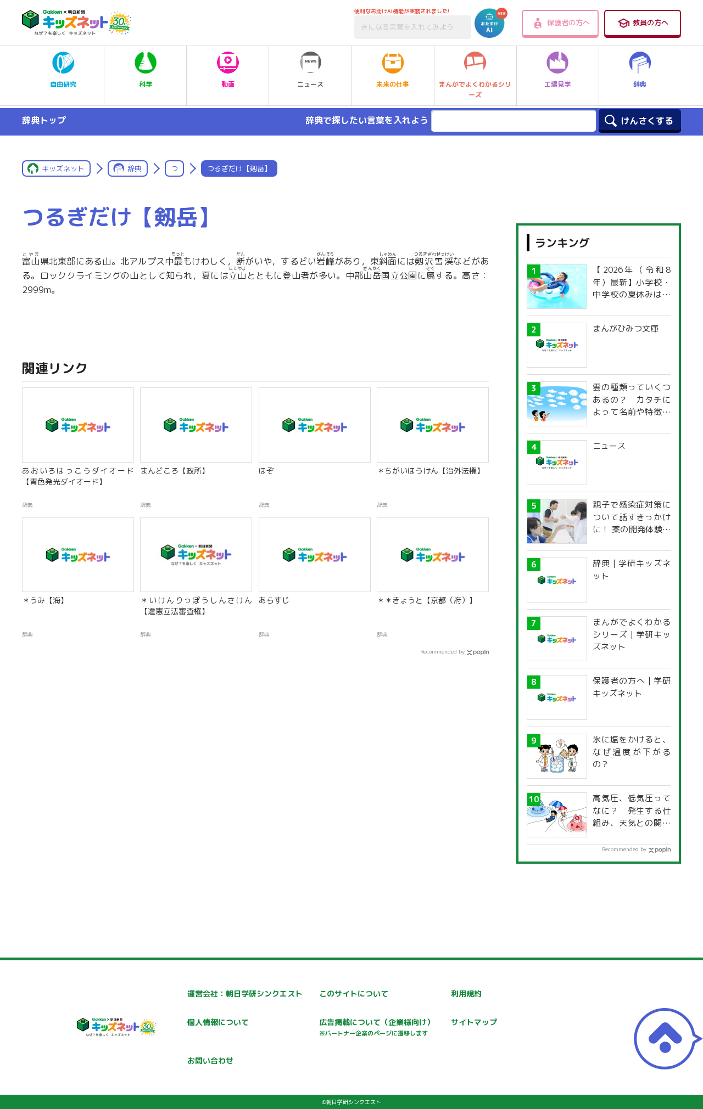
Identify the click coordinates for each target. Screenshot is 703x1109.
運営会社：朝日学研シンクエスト (245, 993)
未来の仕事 (392, 84)
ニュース (310, 84)
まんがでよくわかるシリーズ (475, 89)
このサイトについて (353, 993)
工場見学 (557, 84)
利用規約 (466, 993)
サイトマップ (474, 1022)
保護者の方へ (568, 22)
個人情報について (218, 1022)
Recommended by (442, 651)
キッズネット (63, 168)
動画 (228, 84)
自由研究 (63, 84)
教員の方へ (650, 22)
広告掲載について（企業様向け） (376, 1027)
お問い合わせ (210, 1060)
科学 (145, 84)
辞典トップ (44, 120)
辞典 (639, 84)
